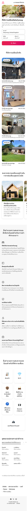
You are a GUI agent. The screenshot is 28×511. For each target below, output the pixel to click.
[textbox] (7, 38)
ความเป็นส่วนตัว (11, 503)
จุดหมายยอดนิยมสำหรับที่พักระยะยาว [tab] (11, 442)
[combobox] (13, 32)
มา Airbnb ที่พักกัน (19, 2)
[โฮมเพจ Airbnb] (3, 2)
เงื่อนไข (18, 503)
